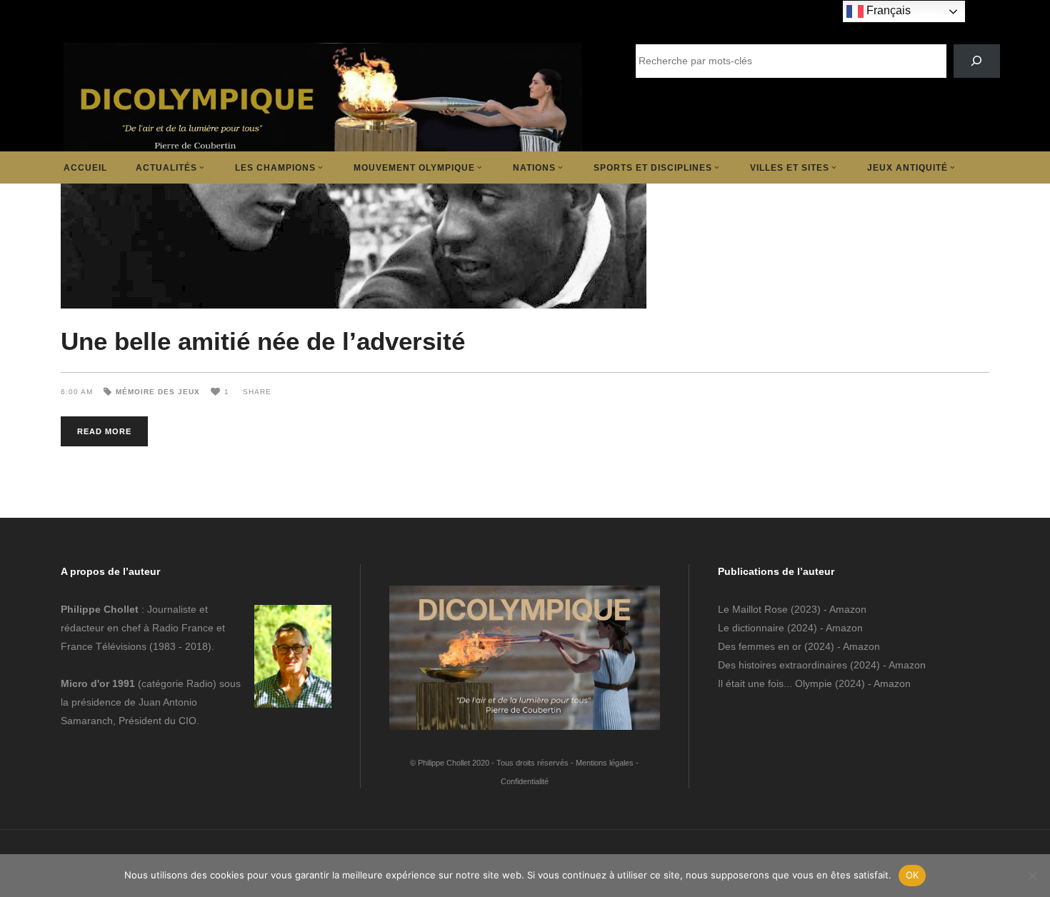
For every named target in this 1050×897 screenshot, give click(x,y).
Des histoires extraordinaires (782, 665)
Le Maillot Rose (754, 609)
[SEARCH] (977, 61)
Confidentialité (525, 781)
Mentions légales (605, 762)
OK (912, 875)
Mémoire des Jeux (158, 392)
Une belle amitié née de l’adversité (263, 341)
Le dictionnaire (751, 627)
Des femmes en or (759, 646)
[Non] (1032, 875)
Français (887, 10)
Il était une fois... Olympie (775, 683)
